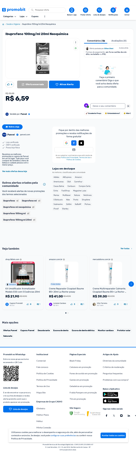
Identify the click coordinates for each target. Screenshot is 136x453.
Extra (56, 191)
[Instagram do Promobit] (121, 415)
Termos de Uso (84, 157)
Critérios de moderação (113, 367)
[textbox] (108, 106)
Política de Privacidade (69, 157)
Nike (68, 200)
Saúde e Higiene (13, 24)
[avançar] (131, 284)
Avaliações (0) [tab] (118, 41)
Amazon (78, 177)
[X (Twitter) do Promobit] (114, 415)
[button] (81, 143)
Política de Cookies (74, 160)
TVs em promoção (78, 399)
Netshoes (87, 195)
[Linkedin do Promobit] (129, 415)
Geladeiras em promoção (81, 386)
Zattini (68, 204)
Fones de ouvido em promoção (83, 373)
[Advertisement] (24, 234)
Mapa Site (41, 392)
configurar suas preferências (63, 435)
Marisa (56, 195)
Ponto (75, 200)
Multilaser (67, 195)
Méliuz (39, 421)
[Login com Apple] (81, 143)
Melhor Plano (42, 414)
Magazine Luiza (79, 191)
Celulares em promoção (80, 367)
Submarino (58, 204)
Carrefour (78, 182)
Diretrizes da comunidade (114, 360)
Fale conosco (42, 367)
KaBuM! (78, 204)
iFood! (56, 209)
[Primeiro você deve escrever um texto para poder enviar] (128, 106)
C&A (69, 182)
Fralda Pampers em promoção (83, 392)
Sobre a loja (14, 127)
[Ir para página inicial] (4, 24)
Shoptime (86, 200)
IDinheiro (40, 408)
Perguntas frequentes (113, 373)
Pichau (88, 204)
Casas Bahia (59, 186)
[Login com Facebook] (73, 143)
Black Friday (75, 360)
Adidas (56, 177)
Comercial (41, 360)
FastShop (65, 191)
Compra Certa (84, 186)
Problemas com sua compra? (116, 379)
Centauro (71, 186)
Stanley (65, 209)
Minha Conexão (43, 427)
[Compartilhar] (75, 48)
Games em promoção (79, 379)
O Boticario (58, 200)
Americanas (59, 182)
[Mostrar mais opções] (44, 16)
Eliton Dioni (108, 48)
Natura (77, 195)
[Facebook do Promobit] (106, 415)
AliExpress (67, 177)
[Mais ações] (75, 42)
